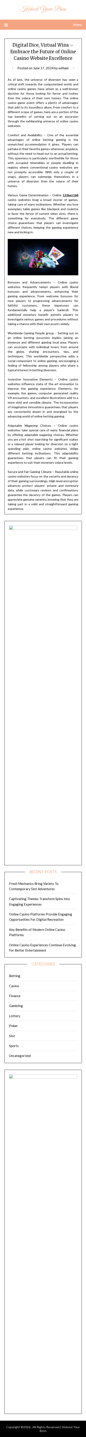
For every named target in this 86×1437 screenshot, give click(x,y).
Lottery (14, 1016)
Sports (14, 1046)
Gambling (16, 1006)
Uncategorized (20, 1056)
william (63, 68)
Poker (13, 1026)
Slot (12, 1036)
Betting (14, 976)
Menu (77, 24)
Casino (14, 986)
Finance (15, 996)
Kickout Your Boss (43, 9)
